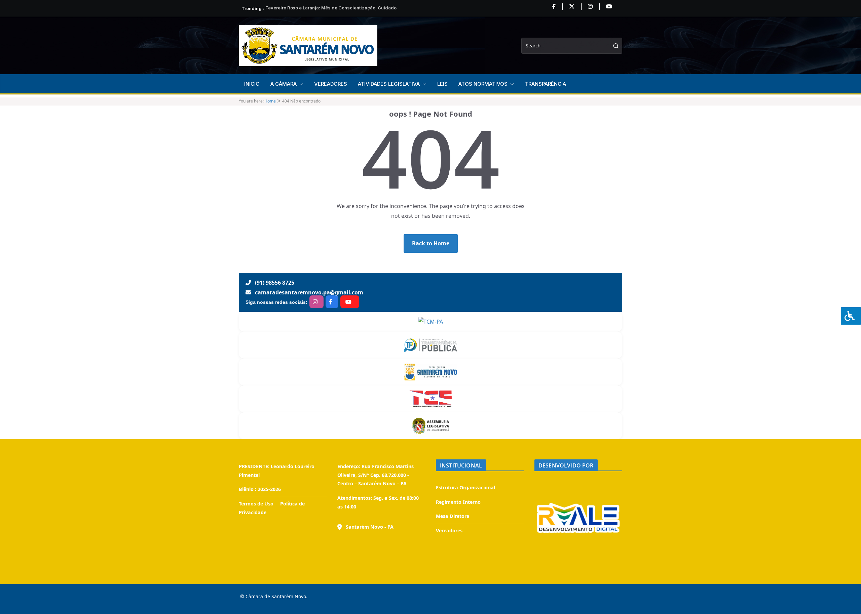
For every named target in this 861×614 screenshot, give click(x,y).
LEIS (442, 84)
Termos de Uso (256, 503)
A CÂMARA (283, 84)
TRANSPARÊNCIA (545, 84)
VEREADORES (330, 84)
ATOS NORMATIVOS (483, 84)
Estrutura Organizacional (465, 487)
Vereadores (449, 530)
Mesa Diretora (453, 516)
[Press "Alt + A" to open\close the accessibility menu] (851, 316)
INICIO (252, 84)
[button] (300, 84)
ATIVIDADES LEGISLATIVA (389, 84)
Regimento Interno (458, 502)
